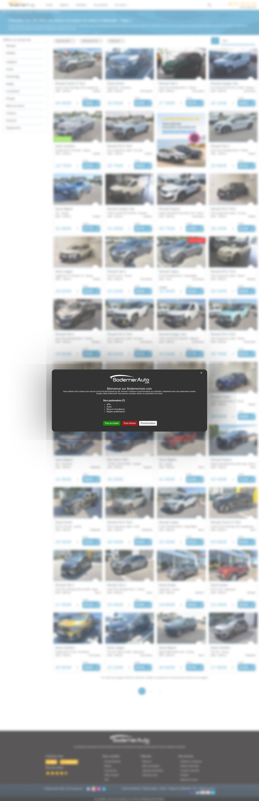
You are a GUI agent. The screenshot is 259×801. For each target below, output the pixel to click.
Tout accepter (112, 423)
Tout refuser (130, 423)
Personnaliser (148, 423)
